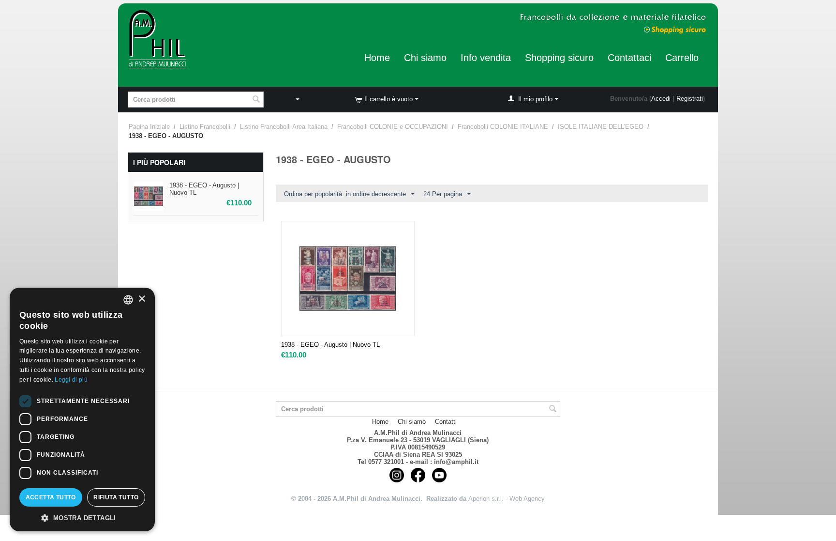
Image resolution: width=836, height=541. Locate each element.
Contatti (446, 421)
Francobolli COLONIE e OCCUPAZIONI (392, 126)
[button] (82, 517)
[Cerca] (256, 100)
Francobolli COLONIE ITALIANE (503, 126)
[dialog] (82, 409)
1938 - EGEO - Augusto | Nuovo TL (330, 344)
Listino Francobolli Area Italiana (284, 126)
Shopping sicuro (559, 57)
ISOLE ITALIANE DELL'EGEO (600, 126)
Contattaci (629, 57)
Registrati (689, 98)
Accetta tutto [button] (51, 497)
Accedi (661, 98)
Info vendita (486, 57)
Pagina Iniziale (149, 126)
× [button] (141, 299)
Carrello (682, 57)
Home (377, 57)
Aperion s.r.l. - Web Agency (506, 498)
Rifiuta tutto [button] (115, 497)
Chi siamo (425, 57)
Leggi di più (71, 379)
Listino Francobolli (204, 126)
